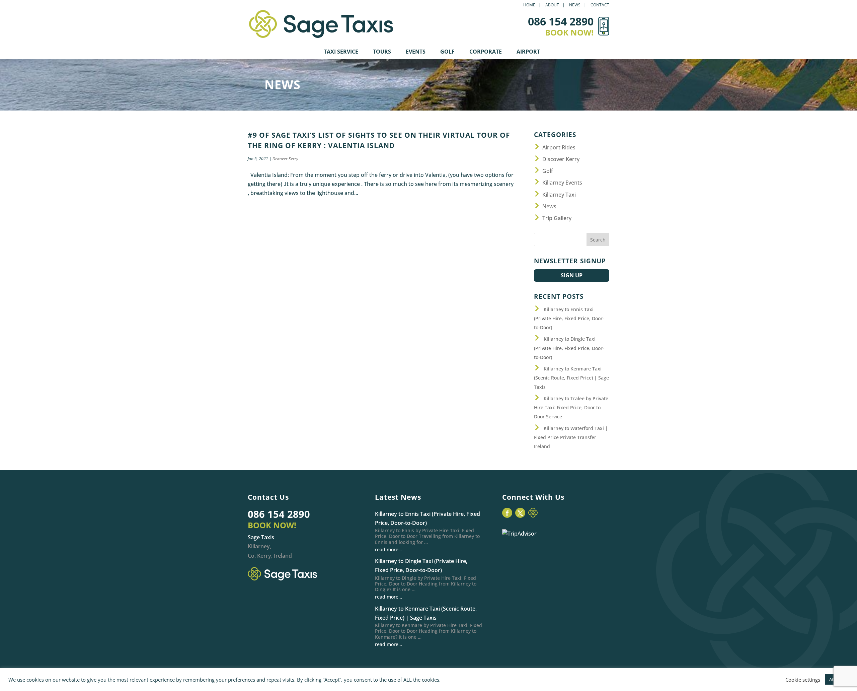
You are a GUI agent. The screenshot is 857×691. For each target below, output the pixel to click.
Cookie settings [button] (802, 680)
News (574, 5)
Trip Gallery (556, 218)
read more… (388, 549)
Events (415, 52)
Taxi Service (341, 52)
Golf (447, 52)
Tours (382, 52)
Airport (528, 52)
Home (529, 5)
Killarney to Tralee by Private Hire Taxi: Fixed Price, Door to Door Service (571, 407)
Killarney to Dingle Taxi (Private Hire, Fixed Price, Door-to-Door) (569, 348)
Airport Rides (558, 147)
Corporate (485, 52)
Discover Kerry (285, 158)
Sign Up (571, 275)
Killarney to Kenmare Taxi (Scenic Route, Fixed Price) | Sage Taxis (571, 377)
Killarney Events (562, 182)
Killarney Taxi (559, 194)
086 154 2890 (279, 514)
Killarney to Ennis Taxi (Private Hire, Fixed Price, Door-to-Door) (569, 318)
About (552, 5)
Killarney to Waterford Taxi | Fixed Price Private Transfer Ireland (571, 437)
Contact (600, 5)
